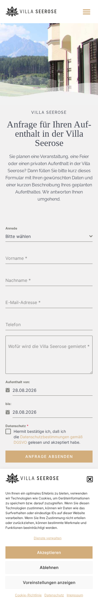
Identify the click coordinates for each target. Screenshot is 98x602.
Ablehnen (49, 567)
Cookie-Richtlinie (28, 595)
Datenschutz (54, 595)
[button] (90, 479)
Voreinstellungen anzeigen (49, 582)
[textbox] (47, 236)
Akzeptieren (49, 552)
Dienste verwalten (48, 538)
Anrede (11, 228)
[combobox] (49, 236)
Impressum (75, 595)
